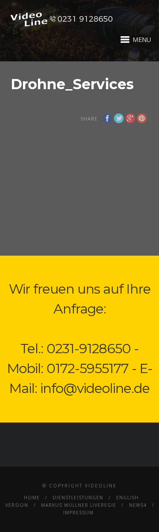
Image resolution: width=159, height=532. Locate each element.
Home (32, 497)
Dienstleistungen (78, 497)
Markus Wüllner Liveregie (78, 505)
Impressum (78, 512)
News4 (138, 505)
